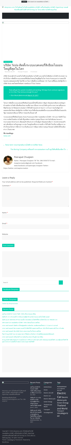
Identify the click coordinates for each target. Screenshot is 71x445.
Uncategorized (48, 412)
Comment (6, 186)
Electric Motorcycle (49, 399)
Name (5, 213)
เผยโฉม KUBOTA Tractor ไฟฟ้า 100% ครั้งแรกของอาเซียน (19, 314)
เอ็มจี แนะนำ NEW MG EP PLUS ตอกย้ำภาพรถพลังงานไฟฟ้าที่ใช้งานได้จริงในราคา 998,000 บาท (29, 320)
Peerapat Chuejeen (23, 71)
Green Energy (8, 62)
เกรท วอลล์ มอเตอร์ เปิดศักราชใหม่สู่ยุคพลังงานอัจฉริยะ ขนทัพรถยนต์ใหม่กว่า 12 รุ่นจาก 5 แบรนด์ (30, 325)
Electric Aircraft (48, 393)
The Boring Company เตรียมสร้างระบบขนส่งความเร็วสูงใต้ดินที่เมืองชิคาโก (39, 149)
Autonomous (48, 387)
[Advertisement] (35, 264)
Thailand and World (62, 407)
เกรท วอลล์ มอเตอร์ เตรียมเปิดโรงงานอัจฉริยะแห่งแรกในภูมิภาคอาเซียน (22, 337)
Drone (46, 390)
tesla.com (7, 136)
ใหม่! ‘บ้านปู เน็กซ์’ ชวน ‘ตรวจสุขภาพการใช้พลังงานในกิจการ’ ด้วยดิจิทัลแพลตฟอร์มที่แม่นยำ (28, 334)
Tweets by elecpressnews (10, 303)
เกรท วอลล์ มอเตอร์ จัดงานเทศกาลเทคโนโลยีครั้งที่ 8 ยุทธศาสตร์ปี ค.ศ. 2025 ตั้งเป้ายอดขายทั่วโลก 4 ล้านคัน (33, 328)
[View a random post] (66, 16)
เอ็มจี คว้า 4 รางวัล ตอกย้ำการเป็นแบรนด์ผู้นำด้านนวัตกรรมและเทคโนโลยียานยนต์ (25, 317)
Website (5, 234)
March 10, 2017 (33, 95)
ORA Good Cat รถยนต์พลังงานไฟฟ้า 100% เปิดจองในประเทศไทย (37, 2)
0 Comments (33, 71)
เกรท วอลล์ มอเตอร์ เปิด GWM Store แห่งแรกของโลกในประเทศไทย (21, 331)
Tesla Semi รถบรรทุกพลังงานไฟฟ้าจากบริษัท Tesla (22, 145)
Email (4, 223)
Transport (47, 409)
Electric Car (47, 396)
